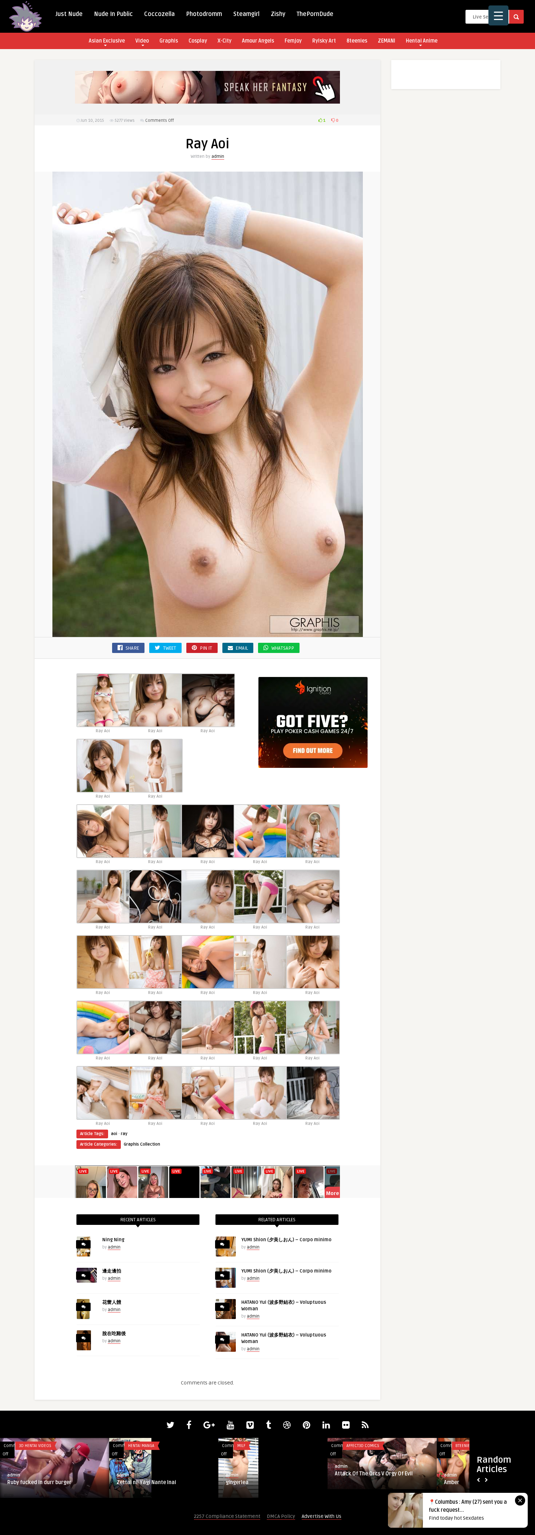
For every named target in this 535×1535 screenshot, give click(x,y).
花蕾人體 (111, 1302)
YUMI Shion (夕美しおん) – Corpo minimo (286, 1240)
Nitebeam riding (245, 1482)
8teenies (356, 41)
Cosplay (198, 41)
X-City (224, 41)
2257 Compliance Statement (227, 1516)
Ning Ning (113, 1240)
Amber (15, 1482)
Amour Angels (258, 41)
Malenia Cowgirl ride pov (145, 1482)
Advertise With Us (321, 1516)
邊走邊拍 (111, 1271)
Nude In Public (113, 14)
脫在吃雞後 (114, 1333)
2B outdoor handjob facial (366, 1482)
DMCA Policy (281, 1516)
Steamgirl (246, 14)
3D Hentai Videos (144, 1445)
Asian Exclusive (107, 41)
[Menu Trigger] (498, 15)
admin (217, 156)
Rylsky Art (324, 41)
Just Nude (69, 14)
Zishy (278, 14)
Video (142, 41)
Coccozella (159, 14)
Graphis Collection (142, 1144)
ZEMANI (386, 41)
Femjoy (293, 41)
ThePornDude (315, 14)
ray (124, 1134)
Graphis (168, 41)
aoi (114, 1134)
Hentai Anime (421, 41)
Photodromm (204, 14)
